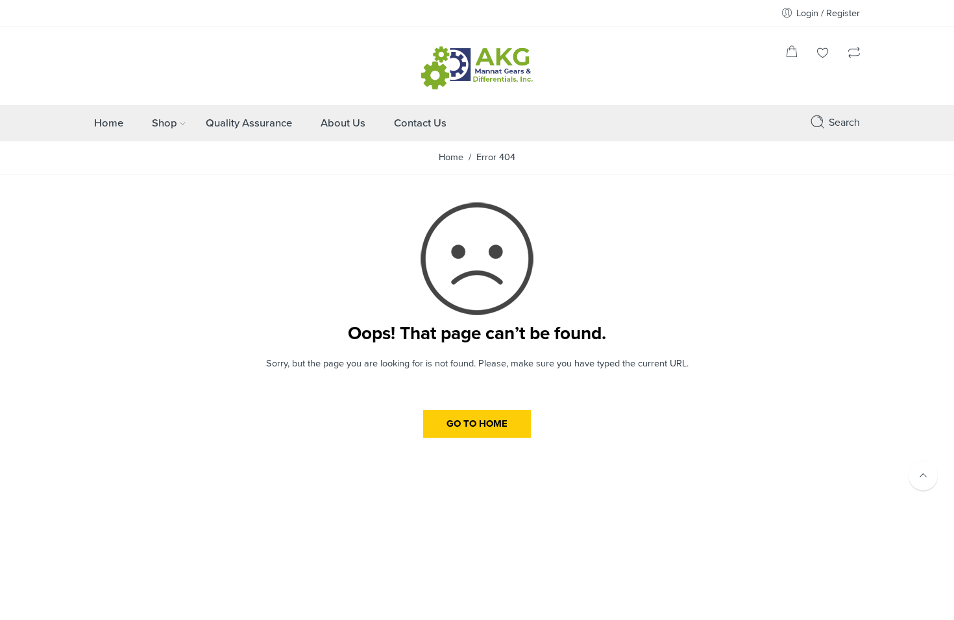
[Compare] (854, 54)
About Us (343, 123)
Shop (164, 123)
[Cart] (792, 54)
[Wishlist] (823, 54)
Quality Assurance (249, 123)
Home (108, 123)
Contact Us (420, 123)
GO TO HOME (477, 423)
